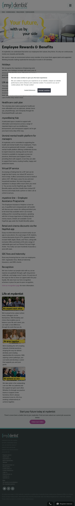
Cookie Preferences (29, 90)
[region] (37, 84)
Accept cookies (44, 90)
